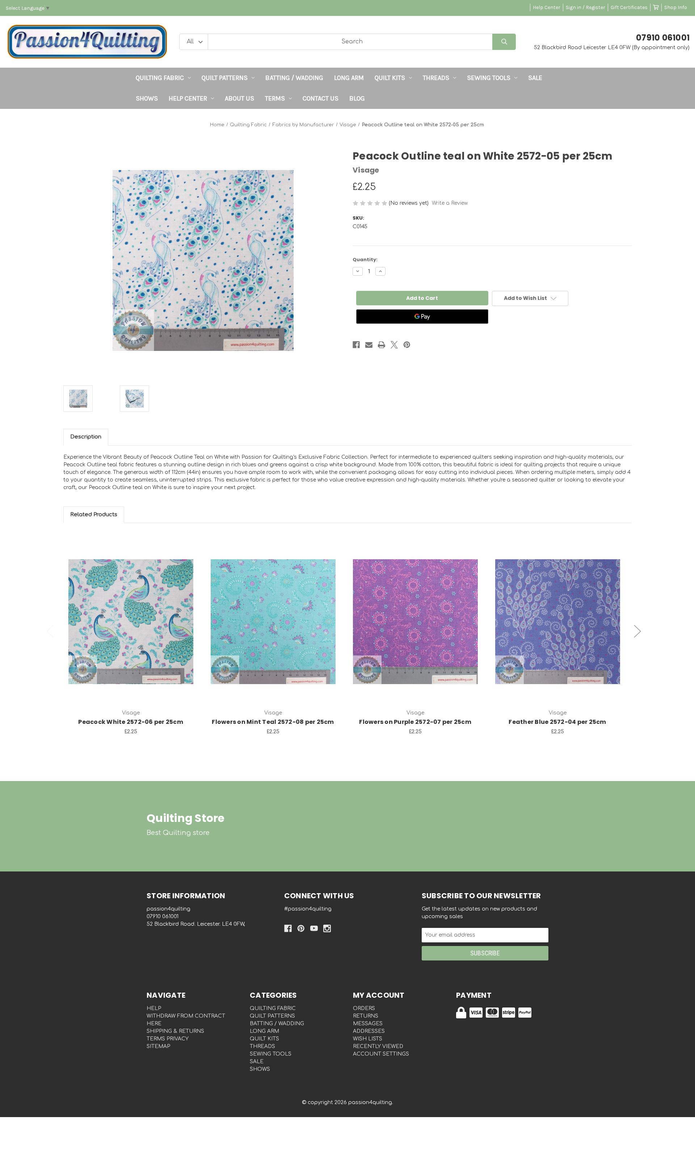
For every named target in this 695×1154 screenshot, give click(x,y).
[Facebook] (356, 345)
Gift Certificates (629, 7)
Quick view (130, 614)
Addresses (369, 1031)
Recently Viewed (378, 1046)
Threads (436, 78)
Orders (364, 1008)
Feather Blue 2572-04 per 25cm (557, 722)
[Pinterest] (406, 345)
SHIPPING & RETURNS (175, 1031)
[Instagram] (327, 928)
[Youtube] (314, 928)
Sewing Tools (488, 78)
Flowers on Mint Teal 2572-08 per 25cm (273, 722)
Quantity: (365, 259)
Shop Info (675, 7)
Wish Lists (367, 1038)
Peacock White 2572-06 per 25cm (130, 722)
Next (637, 631)
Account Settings (381, 1054)
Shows (147, 98)
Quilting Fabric (160, 78)
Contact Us (320, 98)
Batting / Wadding (294, 78)
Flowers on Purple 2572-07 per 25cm (415, 722)
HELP (154, 1008)
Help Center (546, 7)
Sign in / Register (585, 7)
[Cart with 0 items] (655, 7)
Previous (50, 631)
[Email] (368, 345)
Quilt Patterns (225, 78)
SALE (535, 78)
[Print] (381, 345)
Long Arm (349, 78)
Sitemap (158, 1046)
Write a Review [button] (450, 203)
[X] (394, 345)
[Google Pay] (422, 316)
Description (85, 437)
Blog (357, 98)
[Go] (504, 42)
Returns (365, 1016)
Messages (368, 1023)
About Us (239, 98)
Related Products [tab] (93, 515)
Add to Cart (135, 632)
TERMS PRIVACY (168, 1038)
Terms (275, 98)
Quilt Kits (390, 78)
